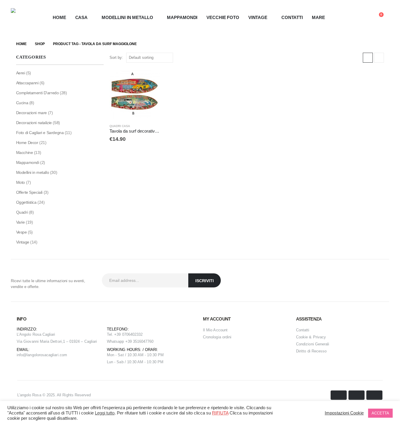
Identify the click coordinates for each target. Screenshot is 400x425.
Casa (81, 17)
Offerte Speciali (29, 192)
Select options (150, 78)
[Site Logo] (22, 17)
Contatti (292, 17)
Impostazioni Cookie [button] (344, 413)
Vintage (22, 242)
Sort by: (116, 57)
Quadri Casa (120, 126)
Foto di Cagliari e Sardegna (40, 132)
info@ (22, 355)
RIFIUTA (220, 413)
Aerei (20, 73)
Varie (20, 222)
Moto (20, 182)
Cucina (22, 102)
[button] (350, 17)
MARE (318, 17)
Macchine (24, 152)
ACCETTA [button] (380, 413)
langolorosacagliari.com (47, 355)
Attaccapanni (27, 82)
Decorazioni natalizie (34, 122)
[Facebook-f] (369, 280)
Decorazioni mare (31, 112)
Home (59, 17)
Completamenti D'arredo (37, 92)
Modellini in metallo (32, 172)
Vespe (21, 232)
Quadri (22, 212)
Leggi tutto (104, 413)
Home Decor (27, 142)
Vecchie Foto (222, 17)
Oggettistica (26, 202)
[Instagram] (383, 280)
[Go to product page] (135, 93)
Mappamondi (182, 17)
